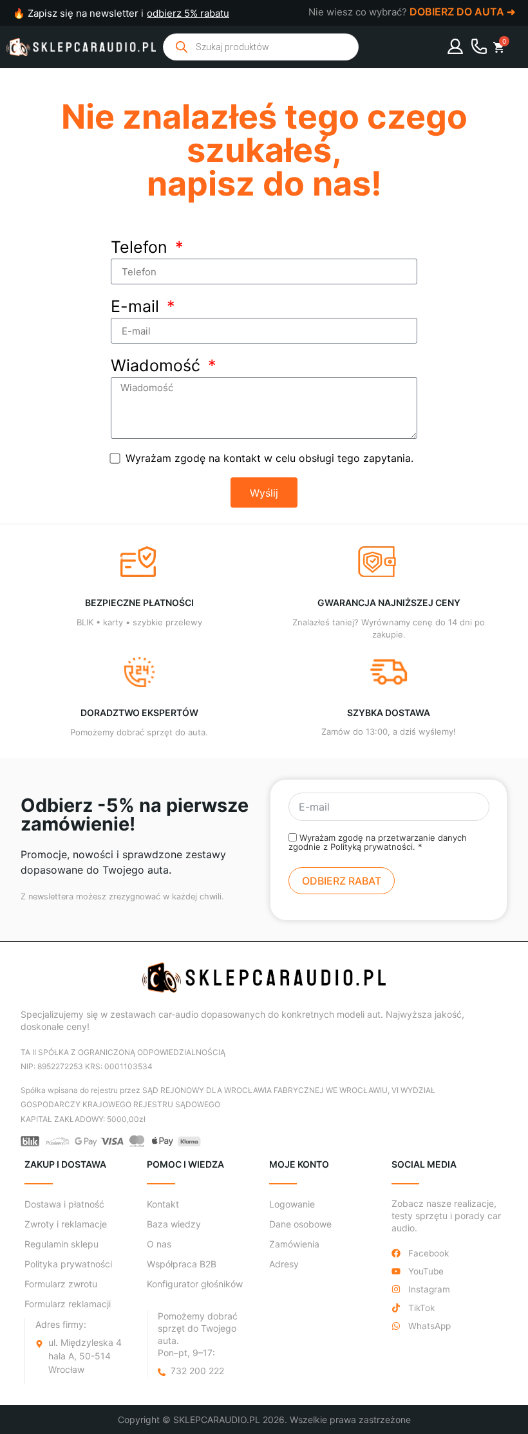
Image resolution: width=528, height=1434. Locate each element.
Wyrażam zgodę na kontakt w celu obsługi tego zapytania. (269, 458)
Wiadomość (158, 366)
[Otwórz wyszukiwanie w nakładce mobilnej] (261, 47)
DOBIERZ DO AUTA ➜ (462, 11)
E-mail (137, 307)
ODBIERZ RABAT (341, 880)
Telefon (141, 248)
